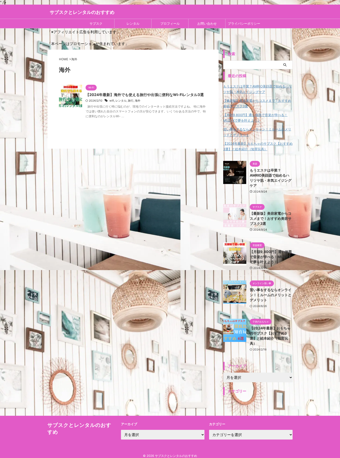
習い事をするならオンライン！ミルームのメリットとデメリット (257, 132)
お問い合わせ (207, 23)
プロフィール (170, 23)
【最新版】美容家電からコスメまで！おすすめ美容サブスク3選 (257, 103)
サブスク (96, 23)
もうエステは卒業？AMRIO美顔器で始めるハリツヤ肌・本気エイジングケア (257, 89)
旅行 (130, 100)
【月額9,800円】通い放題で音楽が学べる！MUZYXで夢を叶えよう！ (255, 117)
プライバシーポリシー (244, 23)
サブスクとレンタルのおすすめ (82, 12)
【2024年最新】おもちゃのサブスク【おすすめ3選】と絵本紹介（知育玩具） (258, 146)
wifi (111, 100)
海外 (137, 100)
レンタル (133, 23)
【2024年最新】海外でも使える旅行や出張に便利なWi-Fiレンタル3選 (145, 94)
